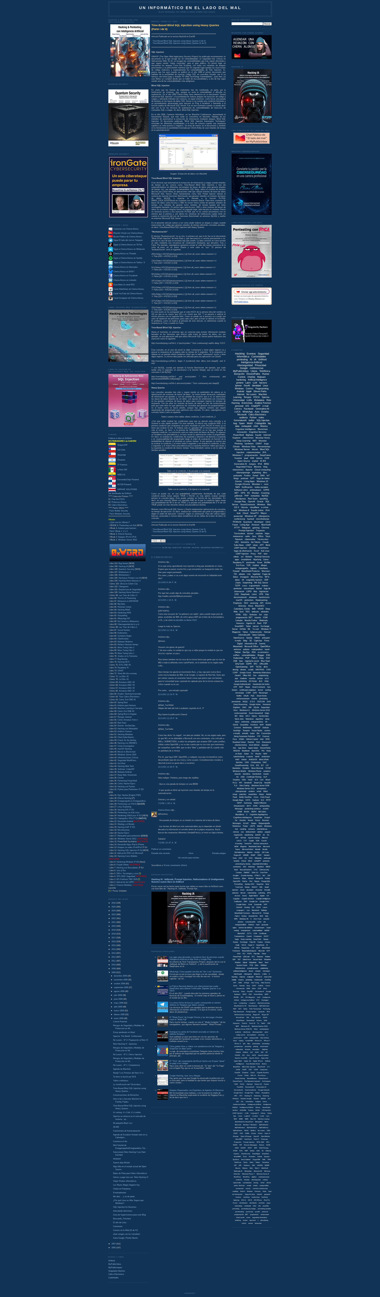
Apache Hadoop (254, 838)
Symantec (236, 1023)
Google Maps (238, 800)
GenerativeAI (240, 420)
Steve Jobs (239, 719)
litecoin (243, 893)
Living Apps (249, 481)
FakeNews (263, 568)
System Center (241, 965)
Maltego (264, 910)
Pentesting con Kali (127, 525)
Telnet (245, 1162)
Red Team (122, 723)
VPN (261, 594)
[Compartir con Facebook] (161, 540)
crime (259, 922)
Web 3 (257, 1168)
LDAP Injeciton (237, 1113)
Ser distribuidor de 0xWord (119, 493)
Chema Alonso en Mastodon (125, 267)
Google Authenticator (242, 684)
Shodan (255, 493)
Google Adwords (263, 1090)
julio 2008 (118, 995)
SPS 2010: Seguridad (126, 876)
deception (249, 890)
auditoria (238, 1032)
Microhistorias (124, 830)
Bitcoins (257, 467)
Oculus (253, 1133)
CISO (268, 670)
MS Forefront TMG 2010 (127, 879)
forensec (258, 1191)
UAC (237, 542)
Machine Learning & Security (130, 708)
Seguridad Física (244, 467)
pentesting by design (248, 1208)
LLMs (249, 400)
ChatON (237, 1072)
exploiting (256, 472)
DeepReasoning (241, 765)
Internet (240, 394)
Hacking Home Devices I (129, 592)
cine (249, 574)
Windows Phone (254, 771)
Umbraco (247, 1165)
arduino (246, 649)
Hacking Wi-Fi (124, 662)
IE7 (262, 765)
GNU (244, 780)
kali (235, 510)
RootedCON (253, 916)
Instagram (244, 577)
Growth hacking (246, 875)
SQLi (245, 615)
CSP (250, 1069)
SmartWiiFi (237, 1156)
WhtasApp (248, 1171)
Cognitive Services (257, 432)
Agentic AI (250, 623)
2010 (113, 965)
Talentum (239, 539)
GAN (255, 693)
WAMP (267, 1165)
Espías (235, 942)
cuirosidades (247, 1182)
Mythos (249, 852)
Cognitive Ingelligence (259, 815)
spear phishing (241, 681)
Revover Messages (250, 1145)
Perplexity (237, 603)
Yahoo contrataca (120, 1080)
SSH (268, 658)
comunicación (250, 922)
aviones (240, 922)
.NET (236, 493)
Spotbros (236, 1159)
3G (250, 641)
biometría (245, 542)
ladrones (235, 893)
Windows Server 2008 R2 (243, 1029)
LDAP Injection (242, 554)
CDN (255, 933)
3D (266, 722)
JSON (258, 907)
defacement (250, 832)
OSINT (121, 671)
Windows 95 (244, 919)
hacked (250, 519)
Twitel (248, 626)
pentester (238, 588)
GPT (252, 478)
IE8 (253, 907)
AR (266, 1052)
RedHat (251, 742)
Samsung (248, 803)
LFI (267, 765)
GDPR (249, 664)
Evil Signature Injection (252, 1081)
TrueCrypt (239, 887)
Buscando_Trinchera (122, 1219)
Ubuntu (244, 507)
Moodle (257, 849)
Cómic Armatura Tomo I (128, 720)
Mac (255, 591)
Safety (252, 1151)
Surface (259, 1020)
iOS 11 (243, 1200)
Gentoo (267, 942)
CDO (237, 594)
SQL (266, 916)
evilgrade (250, 977)
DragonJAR (121, 445)
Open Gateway (258, 635)
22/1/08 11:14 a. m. (168, 630)
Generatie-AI (259, 991)
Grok (250, 904)
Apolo (235, 985)
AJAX (257, 1052)
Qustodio (261, 1011)
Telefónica (264, 371)
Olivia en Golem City (129, 584)
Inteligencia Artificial (251, 362)
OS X (248, 716)
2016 (113, 941)
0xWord (111, 1261)
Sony (267, 884)
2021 (113, 922)
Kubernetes (122, 633)
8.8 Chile (120, 450)
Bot (258, 733)
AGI (251, 1052)
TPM (269, 1159)
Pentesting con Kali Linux (129, 812)
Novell (250, 820)
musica (241, 980)
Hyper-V (251, 945)
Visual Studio (257, 731)
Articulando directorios (122, 1211)
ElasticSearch (263, 1078)
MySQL (265, 495)
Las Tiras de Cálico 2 (128, 627)
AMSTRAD (259, 670)
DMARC (247, 872)
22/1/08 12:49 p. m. (168, 767)
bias (241, 661)
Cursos (241, 377)
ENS (268, 655)
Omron (260, 1133)
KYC (257, 1000)
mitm (255, 426)
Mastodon (236, 768)
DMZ (265, 762)
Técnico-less (262, 539)
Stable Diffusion (260, 803)
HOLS (244, 945)
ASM (242, 777)
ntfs (259, 1206)
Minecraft (238, 1125)
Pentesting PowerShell (127, 781)
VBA (253, 1165)
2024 (113, 910)
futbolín (259, 1194)
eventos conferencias (260, 1188)
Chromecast (240, 988)
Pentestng (266, 1009)
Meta (241, 716)
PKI (263, 751)
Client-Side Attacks (126, 737)
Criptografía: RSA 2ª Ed (128, 818)
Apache (249, 469)
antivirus (237, 649)
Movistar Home (263, 438)
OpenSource (238, 638)
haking (241, 1040)
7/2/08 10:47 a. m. (167, 843)
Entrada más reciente (160, 853)
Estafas (265, 411)
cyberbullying (238, 757)
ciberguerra (264, 516)
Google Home (255, 704)
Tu (258, 1023)
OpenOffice (265, 646)
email (259, 791)
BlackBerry (239, 815)
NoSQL (257, 852)
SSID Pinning (263, 1148)
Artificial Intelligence (257, 379)
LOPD (248, 591)
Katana (250, 1110)
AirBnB (266, 930)
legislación (263, 591)
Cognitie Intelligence (263, 899)
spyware (265, 745)
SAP (234, 959)
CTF (245, 841)
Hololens (236, 1098)
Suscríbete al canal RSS (124, 285)
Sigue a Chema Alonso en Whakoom (129, 249)
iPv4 (268, 510)
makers (265, 586)
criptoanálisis (257, 649)
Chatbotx (245, 1072)
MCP (258, 948)
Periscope (264, 1139)
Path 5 (254, 658)
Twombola (265, 1162)
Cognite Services (248, 899)
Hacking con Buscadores (127, 868)
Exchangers (266, 1081)
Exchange (243, 942)
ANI (262, 1052)
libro (265, 472)
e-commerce (263, 652)
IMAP (266, 994)
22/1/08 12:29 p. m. (168, 718)
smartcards (258, 980)
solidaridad (239, 1049)
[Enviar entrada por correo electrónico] (196, 544)
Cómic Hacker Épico (126, 783)
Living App (245, 524)
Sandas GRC (249, 884)
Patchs (244, 881)
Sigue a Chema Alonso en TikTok (127, 245)
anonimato (250, 562)
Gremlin (242, 820)
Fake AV (252, 942)
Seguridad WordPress (127, 760)
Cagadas (236, 899)
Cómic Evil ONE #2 (127, 699)
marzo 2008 (119, 1010)
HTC (240, 1096)
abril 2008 (118, 1007)
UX (245, 858)
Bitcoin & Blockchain (127, 752)
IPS (242, 997)
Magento (243, 846)
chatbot (255, 565)
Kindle (257, 1110)
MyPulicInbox (237, 1130)
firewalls (267, 890)
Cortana (239, 872)
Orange (266, 913)
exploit (255, 461)
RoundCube (240, 1017)
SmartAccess (245, 1154)
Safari (246, 754)
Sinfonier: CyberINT (126, 769)
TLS (235, 786)
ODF (266, 580)
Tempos (247, 397)
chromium (266, 971)
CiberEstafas (123, 639)
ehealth (245, 733)
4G (237, 777)
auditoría (243, 417)
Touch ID (252, 1023)
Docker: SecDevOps (126, 726)
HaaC (250, 780)
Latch (248, 382)
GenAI (247, 385)
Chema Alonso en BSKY (123, 271)
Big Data (121, 604)
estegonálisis (264, 1185)
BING (266, 464)
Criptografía (260, 423)
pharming (248, 1046)
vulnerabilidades (248, 655)
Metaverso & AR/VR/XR (128, 601)
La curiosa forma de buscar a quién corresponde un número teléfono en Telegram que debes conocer (195, 1004)
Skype (247, 687)
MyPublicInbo (263, 1125)
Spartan (267, 1156)
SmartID (267, 783)
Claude (266, 542)
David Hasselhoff (256, 713)
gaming (255, 527)
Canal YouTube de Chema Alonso (127, 293)
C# (268, 896)
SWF (246, 1151)
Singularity (252, 962)
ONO (268, 1130)
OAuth (246, 696)
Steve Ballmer (246, 1159)
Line (235, 1003)
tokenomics (238, 469)
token (255, 545)
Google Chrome (242, 484)
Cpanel (249, 936)
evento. (248, 1188)
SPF (252, 667)
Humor (265, 374)
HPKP (244, 994)
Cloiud (252, 1072)
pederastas (256, 1043)
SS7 (239, 959)
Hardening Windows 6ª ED (128, 862)
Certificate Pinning (254, 777)
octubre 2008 (120, 983)
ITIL (242, 1101)
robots (236, 557)
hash (258, 925)
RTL (253, 956)
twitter (251, 420)
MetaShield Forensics (242, 913)
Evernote (236, 991)
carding (243, 829)
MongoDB (259, 878)
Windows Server (242, 449)
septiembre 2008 (121, 987)
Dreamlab (121, 455)
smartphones (245, 930)
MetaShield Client (255, 846)
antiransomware (243, 699)
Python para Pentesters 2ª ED (131, 789)
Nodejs (267, 878)
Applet (262, 896)
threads (247, 1049)
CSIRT (244, 1069)
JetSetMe (243, 1110)
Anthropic (251, 867)
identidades (243, 1203)
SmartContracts (247, 504)
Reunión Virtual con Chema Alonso (128, 233)
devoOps (261, 1035)
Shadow (238, 962)
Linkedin (239, 620)
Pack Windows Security (120, 514)
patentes (242, 794)
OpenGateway (242, 667)
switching (261, 893)
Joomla (262, 643)
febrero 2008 (119, 1014)
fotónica (251, 925)
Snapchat (259, 884)
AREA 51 (120, 475)
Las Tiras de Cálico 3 (128, 595)
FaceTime (263, 872)
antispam (266, 638)
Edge (267, 713)
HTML (238, 615)
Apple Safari (253, 748)
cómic (254, 594)
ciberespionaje (243, 472)
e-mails (238, 641)
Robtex (267, 956)
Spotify (249, 638)
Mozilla (264, 849)
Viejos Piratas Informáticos (124, 1181)
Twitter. (257, 1162)
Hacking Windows (125, 734)
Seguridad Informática (212, 547)
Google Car (253, 901)
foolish (260, 678)
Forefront (254, 725)
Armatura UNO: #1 (127, 691)
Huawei (256, 1098)
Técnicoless (239, 533)
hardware (249, 443)
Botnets (249, 557)
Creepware (258, 936)
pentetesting (239, 1211)
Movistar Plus (257, 577)
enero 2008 (119, 1018)
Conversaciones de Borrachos (126, 1095)
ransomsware (259, 928)
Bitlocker (265, 838)
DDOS (235, 725)
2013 (113, 953)
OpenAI (251, 501)
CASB (238, 1069)
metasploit (246, 426)
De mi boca (262, 1075)
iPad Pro (267, 1200)
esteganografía (241, 568)
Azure (259, 562)
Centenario (117, 1226)
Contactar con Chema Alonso (125, 229)
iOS (247, 406)
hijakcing (236, 1200)
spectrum (253, 1220)
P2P (265, 623)
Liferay (263, 1113)
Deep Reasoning (240, 704)
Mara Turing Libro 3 (126, 647)
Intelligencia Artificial (246, 1107)
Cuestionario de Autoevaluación (126, 1131)
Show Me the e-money (127, 673)
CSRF (248, 693)
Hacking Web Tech (126, 766)
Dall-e (254, 988)
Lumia (262, 1116)
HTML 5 (257, 875)
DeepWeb (244, 725)
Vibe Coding (244, 786)
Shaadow (267, 959)
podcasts (237, 475)
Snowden (252, 1156)
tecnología (239, 693)
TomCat (244, 1023)
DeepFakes (265, 455)
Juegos (252, 464)
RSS (248, 612)
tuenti (267, 649)
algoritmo (259, 719)
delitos (260, 832)
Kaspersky (245, 948)
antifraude (267, 858)
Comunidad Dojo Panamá (127, 479)
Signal (245, 962)
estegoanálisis (257, 722)
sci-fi (267, 678)
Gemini (238, 481)
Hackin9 (186, 547)
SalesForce (247, 959)
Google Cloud (245, 673)
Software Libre (241, 490)
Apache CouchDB (241, 1058)
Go (236, 820)
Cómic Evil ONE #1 (126, 711)
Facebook (249, 408)
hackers (263, 382)
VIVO (251, 858)
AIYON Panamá (123, 484)
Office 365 (247, 675)
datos (237, 580)
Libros (254, 371)
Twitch (263, 1023)
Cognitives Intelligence (242, 817)
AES (244, 867)
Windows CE (245, 1026)
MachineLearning (264, 1003)
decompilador (251, 1035)
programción (254, 1214)
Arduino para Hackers (126, 705)
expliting (235, 1191)
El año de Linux (119, 1222)
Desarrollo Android (125, 821)
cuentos (252, 678)
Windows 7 (237, 455)
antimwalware (264, 1029)
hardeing (246, 1197)
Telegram (246, 527)
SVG (241, 1151)
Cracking (265, 493)
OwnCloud (248, 1139)
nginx (234, 928)
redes (261, 417)
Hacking (196, 547)
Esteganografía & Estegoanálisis (132, 801)
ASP (236, 838)
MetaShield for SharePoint (244, 1122)
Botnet (259, 588)
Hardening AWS (124, 613)
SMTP (239, 803)
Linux (265, 385)
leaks (252, 733)
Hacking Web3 (124, 610)
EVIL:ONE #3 (125, 665)
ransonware (264, 1046)
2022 (113, 918)
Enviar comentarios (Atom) (175, 865)
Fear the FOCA (118, 499)
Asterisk (242, 985)
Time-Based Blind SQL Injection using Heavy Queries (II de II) (179, 43)
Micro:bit (261, 951)
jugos (268, 1203)
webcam (255, 612)
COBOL (260, 985)
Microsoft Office (251, 646)
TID (235, 574)
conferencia (239, 519)
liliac (248, 1043)
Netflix (239, 696)
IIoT (269, 1098)
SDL (247, 1017)
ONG (244, 707)
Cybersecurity (256, 632)
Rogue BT (265, 1014)
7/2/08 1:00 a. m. (167, 803)
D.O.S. (252, 702)
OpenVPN (236, 881)
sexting (268, 690)
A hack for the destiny (126, 740)
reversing (254, 603)
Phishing (239, 443)
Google (244, 368)
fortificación (247, 487)
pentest (239, 382)
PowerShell (238, 435)
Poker (264, 954)
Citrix (268, 522)
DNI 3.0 (253, 1075)
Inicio (191, 853)
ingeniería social (252, 661)
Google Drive (264, 901)
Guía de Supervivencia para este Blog (129, 1215)
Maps (244, 878)
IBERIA (263, 1098)
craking (265, 1180)
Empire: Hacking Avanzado (129, 694)
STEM (235, 1151)
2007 (113, 1244)
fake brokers (264, 1038)
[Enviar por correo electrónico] (152, 540)
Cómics (238, 408)
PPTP (268, 800)
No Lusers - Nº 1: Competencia (126, 1065)
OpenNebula (265, 1136)
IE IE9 (263, 461)
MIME (241, 1119)
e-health (236, 733)
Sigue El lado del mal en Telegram (128, 240)
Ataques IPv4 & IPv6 (127, 537)
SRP (255, 1148)
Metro (266, 1122)
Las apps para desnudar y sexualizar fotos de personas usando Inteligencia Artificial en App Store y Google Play (197, 958)
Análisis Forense (124, 731)
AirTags (246, 982)
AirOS (254, 1055)
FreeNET (250, 991)
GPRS (266, 490)
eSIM (245, 1038)
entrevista (245, 722)
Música (263, 426)
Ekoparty (120, 460)
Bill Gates (262, 812)
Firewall (236, 571)
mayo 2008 (119, 1003)
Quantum (247, 522)
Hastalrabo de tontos (261, 684)
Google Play (240, 501)
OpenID (256, 1136)
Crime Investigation (126, 746)
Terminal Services (262, 557)
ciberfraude (238, 974)
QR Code (265, 852)
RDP (241, 687)
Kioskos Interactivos (261, 843)
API (261, 603)
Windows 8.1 (245, 710)
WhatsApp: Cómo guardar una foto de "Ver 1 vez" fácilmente (196, 972)
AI (251, 359)
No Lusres (261, 1130)
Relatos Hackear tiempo (128, 644)
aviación (266, 919)
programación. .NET (241, 1214)
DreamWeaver (252, 1078)
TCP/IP (268, 768)
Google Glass (241, 904)
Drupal (267, 817)
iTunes (235, 1203)
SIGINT (243, 1148)
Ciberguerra (123, 586)
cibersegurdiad (257, 1032)
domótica (246, 774)
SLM (258, 742)
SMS (237, 487)
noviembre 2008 (121, 980)
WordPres (246, 1177)
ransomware (249, 588)
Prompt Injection (246, 530)
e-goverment (254, 586)
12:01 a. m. (190, 544)
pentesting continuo (253, 809)
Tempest (246, 731)
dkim (266, 667)
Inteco (265, 1101)
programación (251, 455)
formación (239, 374)
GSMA (241, 739)
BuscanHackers (246, 870)
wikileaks (265, 612)
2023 (113, 914)
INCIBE (236, 997)
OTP (235, 687)
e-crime (264, 507)
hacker (256, 626)
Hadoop (255, 800)
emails (249, 1185)
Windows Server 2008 (260, 786)
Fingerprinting (262, 388)
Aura (257, 411)
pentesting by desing (242, 864)
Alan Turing (255, 982)
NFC (256, 664)
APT (262, 545)
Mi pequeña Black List (122, 1123)
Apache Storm (254, 1058)
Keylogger (265, 1000)
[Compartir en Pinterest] (164, 540)
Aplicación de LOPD (125, 882)
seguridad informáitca (260, 864)
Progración (237, 1142)
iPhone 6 (259, 977)
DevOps (246, 652)
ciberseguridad (245, 365)
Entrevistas (247, 403)
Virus (235, 710)
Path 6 (237, 916)
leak (239, 513)
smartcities (252, 794)
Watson (245, 1168)
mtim (254, 1206)
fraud (235, 1040)
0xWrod (245, 1052)
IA (255, 359)
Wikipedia (258, 858)
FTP (258, 736)
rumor (248, 1217)
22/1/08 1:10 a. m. (167, 600)
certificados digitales (247, 690)
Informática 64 (251, 643)
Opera (254, 716)
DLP (265, 777)
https (267, 533)
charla (238, 583)
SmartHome (263, 548)
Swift (265, 1020)
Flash (243, 991)
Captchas (258, 641)
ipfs (244, 1043)
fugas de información (243, 551)
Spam (242, 423)
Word (256, 1029)
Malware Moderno (125, 642)
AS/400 (237, 1055)
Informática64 (244, 635)
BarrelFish (236, 1067)
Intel (261, 739)
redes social (240, 1217)
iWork (250, 861)
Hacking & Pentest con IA (130, 578)
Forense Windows (124, 885)
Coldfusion (238, 901)
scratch (266, 809)
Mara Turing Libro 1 (126, 653)
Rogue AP (237, 855)
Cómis (246, 1075)
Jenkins (235, 1110)
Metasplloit (258, 1122)
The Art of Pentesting (127, 598)
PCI (244, 954)
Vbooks (258, 754)
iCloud (244, 861)
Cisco (256, 797)
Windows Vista (248, 446)
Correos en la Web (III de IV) (125, 1230)
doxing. (256, 1182)
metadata (255, 495)
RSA (254, 652)
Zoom (242, 890)
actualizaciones (252, 968)
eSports (242, 977)
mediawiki (247, 1206)
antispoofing (265, 806)
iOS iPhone (258, 1200)
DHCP (266, 936)
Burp (248, 985)
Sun (254, 675)
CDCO (239, 841)
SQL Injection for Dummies (124, 1207)
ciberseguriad (256, 1180)
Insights (258, 1101)
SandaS (266, 855)
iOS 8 (250, 1200)
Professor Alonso (119, 502)
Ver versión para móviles (188, 858)
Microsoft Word (247, 849)
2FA (264, 452)
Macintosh (255, 910)
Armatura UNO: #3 (127, 685)
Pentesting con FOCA (127, 804)
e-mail (265, 406)
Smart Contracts (258, 687)
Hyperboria (260, 945)
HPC (235, 1096)
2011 (113, 961)
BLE (260, 681)
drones (243, 669)
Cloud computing (263, 469)
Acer (248, 1055)
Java (254, 536)
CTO (255, 870)
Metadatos (259, 400)
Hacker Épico (123, 833)
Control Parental (120, 1021)
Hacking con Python (126, 786)
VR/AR (260, 609)
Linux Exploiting (124, 807)
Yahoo (245, 632)
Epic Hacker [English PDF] (129, 795)
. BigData (264, 1049)
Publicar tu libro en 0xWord (120, 438)
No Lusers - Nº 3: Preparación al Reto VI (130, 1040)
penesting (235, 1208)
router (268, 928)
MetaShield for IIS (240, 1006)
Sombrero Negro (125, 636)
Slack (261, 962)
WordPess (237, 1177)
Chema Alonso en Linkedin (124, 280)
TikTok (259, 667)
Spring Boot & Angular (127, 714)
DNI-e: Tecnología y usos (127, 873)
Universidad (238, 400)
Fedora (260, 942)
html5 (257, 757)
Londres (255, 1116)
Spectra (265, 397)
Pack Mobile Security (119, 511)
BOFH (253, 812)
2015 (113, 945)
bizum (251, 971)
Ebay (265, 988)
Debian (238, 652)
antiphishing (263, 675)
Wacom (237, 1168)
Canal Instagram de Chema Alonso (128, 298)
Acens (244, 896)
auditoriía (239, 1180)
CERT (254, 985)
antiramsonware (264, 1177)
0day (245, 641)
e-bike (264, 974)
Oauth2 (238, 675)
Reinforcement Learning (242, 1014)
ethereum (253, 597)
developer (258, 522)
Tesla (234, 858)
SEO (246, 603)
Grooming (238, 843)
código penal (240, 1035)
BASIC (246, 812)
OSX (238, 954)
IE (267, 945)
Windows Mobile (239, 771)
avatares (266, 771)
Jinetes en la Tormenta (127, 656)
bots (265, 554)
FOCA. (242, 1084)
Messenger (263, 693)
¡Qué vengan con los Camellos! (126, 1234)
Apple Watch (253, 896)
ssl (242, 557)
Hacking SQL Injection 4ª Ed (130, 850)
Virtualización (239, 806)
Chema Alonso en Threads (124, 253)
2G (264, 835)
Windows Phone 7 (248, 1174)
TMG (263, 1159)
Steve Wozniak (257, 768)
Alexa (250, 606)
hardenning (255, 1197)
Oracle (260, 501)
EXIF (259, 988)
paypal (267, 832)
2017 (113, 938)
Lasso (265, 907)
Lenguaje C (240, 910)
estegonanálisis (240, 925)
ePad (262, 1182)
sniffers (236, 655)
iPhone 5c (258, 1040)
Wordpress (241, 498)
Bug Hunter (123, 563)
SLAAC (246, 823)
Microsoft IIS (256, 913)
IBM (253, 609)
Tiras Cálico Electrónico (129, 697)
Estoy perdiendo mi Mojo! (124, 1032)
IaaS (258, 997)
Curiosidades (258, 356)
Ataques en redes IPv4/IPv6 (129, 847)
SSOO (265, 1017)
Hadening (257, 1096)
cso (242, 832)
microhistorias (262, 519)
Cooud (240, 1075)
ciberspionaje (240, 791)
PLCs (235, 783)
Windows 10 (262, 481)
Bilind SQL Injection (249, 1067)
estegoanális (254, 1038)
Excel (256, 551)
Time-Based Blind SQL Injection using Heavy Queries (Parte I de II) (185, 27)
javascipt (265, 925)
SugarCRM (256, 1159)
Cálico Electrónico (119, 505)
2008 (113, 972)
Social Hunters (124, 630)
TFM (251, 965)
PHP (246, 495)
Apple (249, 391)
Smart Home (262, 696)
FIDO (236, 1084)
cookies (251, 791)
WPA (236, 919)
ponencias (249, 1211)
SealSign (237, 731)
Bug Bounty (123, 659)
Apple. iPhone (258, 1061)
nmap (235, 794)
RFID (268, 739)
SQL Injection (262, 420)
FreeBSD (240, 1087)
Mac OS (253, 1119)
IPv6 (260, 464)
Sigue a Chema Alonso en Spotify (127, 258)
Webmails (263, 620)
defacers (257, 974)
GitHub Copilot (252, 739)
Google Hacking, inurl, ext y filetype (185, 1076)
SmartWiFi (239, 626)
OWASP (257, 728)
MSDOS (236, 751)
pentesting (242, 359)
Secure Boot (257, 959)
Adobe (244, 760)
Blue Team (265, 661)
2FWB (239, 812)
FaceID (264, 841)
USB (235, 661)
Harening (266, 1096)
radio (247, 536)
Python (253, 417)
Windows (239, 388)
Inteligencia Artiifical (247, 1000)
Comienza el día (120, 1141)
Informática (249, 1101)
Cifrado (236, 446)
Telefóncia (237, 1162)
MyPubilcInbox (240, 852)
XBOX (257, 638)
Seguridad (265, 707)
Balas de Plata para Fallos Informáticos (130, 1173)
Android (240, 391)
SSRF (259, 855)
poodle (257, 1211)
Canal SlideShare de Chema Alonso (128, 289)
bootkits (236, 861)
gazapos (267, 1194)
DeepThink (257, 939)
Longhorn (252, 1003)
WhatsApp (248, 411)
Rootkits (246, 768)
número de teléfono (245, 928)
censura (251, 829)
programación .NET (244, 617)
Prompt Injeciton (249, 1142)
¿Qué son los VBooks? (120, 522)
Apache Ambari (263, 1055)
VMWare (264, 965)
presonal (265, 1211)
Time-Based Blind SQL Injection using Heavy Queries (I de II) (179, 41)
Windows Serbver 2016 (260, 1026)
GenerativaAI (238, 1090)
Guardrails (258, 904)
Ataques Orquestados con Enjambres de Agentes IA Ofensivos (197, 1090)
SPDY (250, 1148)
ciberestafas (250, 539)
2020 (113, 926)
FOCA (256, 397)
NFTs (267, 577)
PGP (247, 658)
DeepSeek (245, 594)
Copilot (251, 841)
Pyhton (244, 916)
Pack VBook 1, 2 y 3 (119, 531)
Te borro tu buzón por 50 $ (124, 1077)
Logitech (247, 1116)
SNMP (253, 855)
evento (254, 699)
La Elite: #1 (124, 676)
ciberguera (248, 974)
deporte (238, 774)
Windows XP (250, 516)
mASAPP (257, 861)
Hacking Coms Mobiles (127, 856)
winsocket (258, 1223)
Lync (267, 1116)
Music (268, 780)
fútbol (265, 791)
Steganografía (264, 823)
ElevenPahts (265, 748)
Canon (268, 985)
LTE (252, 948)
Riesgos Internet (125, 717)
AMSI (240, 982)
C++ (268, 1067)
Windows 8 (244, 510)
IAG (263, 875)
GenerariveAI (249, 1087)
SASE (268, 1145)
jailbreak (238, 495)
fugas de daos (250, 1194)
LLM (255, 382)
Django (265, 939)
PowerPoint (237, 956)
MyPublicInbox (114, 1264)
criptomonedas (253, 452)
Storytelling (122, 615)
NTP (268, 951)
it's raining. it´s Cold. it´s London (127, 1112)
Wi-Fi (249, 806)
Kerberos (236, 878)
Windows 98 (258, 1171)
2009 (113, 968)
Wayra (264, 513)
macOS (239, 600)
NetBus (253, 1130)
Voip (267, 594)
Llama (265, 559)
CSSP (256, 1069)
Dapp (237, 939)
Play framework (238, 1011)
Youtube (238, 458)
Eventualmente (119, 1193)
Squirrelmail (250, 1020)
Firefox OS (258, 1084)
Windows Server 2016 (127, 540)
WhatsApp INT (124, 618)
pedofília (266, 1206)
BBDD (268, 867)
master (266, 774)
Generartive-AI (261, 1087)
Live (248, 910)
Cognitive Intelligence (246, 429)
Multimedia (247, 728)
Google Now (249, 1093)
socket (245, 1220)
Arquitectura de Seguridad (129, 589)
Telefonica (236, 826)
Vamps (247, 887)
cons (266, 484)
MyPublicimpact (115, 1267)
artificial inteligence (240, 971)
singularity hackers (254, 580)
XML (261, 887)
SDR (261, 916)
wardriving (249, 835)
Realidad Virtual (239, 742)
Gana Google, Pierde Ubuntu (125, 1238)
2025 (113, 907)
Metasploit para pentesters (133, 836)
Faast (235, 524)
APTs (269, 893)
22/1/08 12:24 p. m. (168, 694)
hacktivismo (264, 597)
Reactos (260, 956)
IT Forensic (121, 465)
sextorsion (266, 757)
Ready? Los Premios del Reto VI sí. (128, 1073)
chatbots (243, 678)
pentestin (266, 861)
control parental (240, 713)
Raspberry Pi (123, 668)
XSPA (255, 806)
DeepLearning (261, 600)
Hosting (247, 907)
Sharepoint (266, 742)
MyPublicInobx (264, 1006)
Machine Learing (263, 1119)
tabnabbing (264, 1220)
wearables (255, 1049)
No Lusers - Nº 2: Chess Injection (127, 1054)
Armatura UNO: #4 (127, 682)
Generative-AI (262, 408)
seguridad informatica (259, 1217)
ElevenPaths (253, 374)
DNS (262, 475)
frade (264, 1191)
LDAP (248, 545)
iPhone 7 (267, 1040)
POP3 (249, 954)
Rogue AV (256, 1014)
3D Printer (253, 681)
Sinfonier (253, 615)
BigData (249, 435)
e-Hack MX (121, 469)
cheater (258, 971)
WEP (237, 1026)
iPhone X (238, 1043)
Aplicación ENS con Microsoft (130, 853)
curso (244, 586)
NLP (239, 1009)
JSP (268, 875)
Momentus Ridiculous (262, 673)
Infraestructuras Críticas (128, 757)
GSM (265, 617)
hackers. (238, 1197)
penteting (249, 980)
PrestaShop (238, 884)
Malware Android (125, 772)
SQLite (256, 707)
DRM (248, 988)
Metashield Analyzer (249, 951)
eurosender (240, 1188)
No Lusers (251, 394)
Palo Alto (257, 954)
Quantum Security (126, 569)
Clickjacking (256, 762)
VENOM (260, 1165)
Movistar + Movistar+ (250, 1125)
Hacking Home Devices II (130, 581)
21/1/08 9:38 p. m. (167, 582)
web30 (258, 835)
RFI (240, 783)
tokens (259, 458)
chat (266, 615)
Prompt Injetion (251, 1011)
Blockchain (263, 429)
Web (251, 1168)
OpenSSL (255, 751)
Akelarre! (117, 1159)
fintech (242, 1191)
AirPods (243, 838)
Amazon (255, 524)
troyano (258, 617)
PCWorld (237, 522)
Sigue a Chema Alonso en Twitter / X (129, 262)
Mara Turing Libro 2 (126, 650)
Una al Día (121, 870)
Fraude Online (123, 865)
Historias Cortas (124, 607)
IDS (257, 765)
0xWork (238, 1052)
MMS (246, 1119)
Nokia (245, 1009)
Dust (242, 612)
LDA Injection (266, 1110)
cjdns (266, 1032)
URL (240, 1165)
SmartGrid (265, 1154)
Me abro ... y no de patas (124, 1196)
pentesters (249, 600)
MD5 (235, 1119)
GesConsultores (250, 1090)
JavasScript (266, 1107)
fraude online (257, 510)
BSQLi (245, 702)
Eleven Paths (260, 391)
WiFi (254, 441)
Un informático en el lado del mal (190, 7)
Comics (249, 388)
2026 (113, 903)
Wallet (259, 826)
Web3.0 (254, 887)
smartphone (246, 559)
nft (243, 580)
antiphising (264, 968)
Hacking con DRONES (127, 743)
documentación (240, 597)
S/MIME (246, 855)
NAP (234, 1009)
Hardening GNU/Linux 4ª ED (130, 815)
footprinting (247, 583)
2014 (113, 949)
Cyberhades (113, 1277)
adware (242, 574)
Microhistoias (252, 1006)
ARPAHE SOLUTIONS (126, 489)
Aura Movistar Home (253, 1064)
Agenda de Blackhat (121, 1069)
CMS (247, 762)
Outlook (265, 728)
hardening (241, 379)
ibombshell (256, 774)
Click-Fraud (265, 797)
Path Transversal (255, 1009)
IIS (248, 493)
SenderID (248, 783)
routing (236, 930)
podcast (244, 478)
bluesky (246, 1180)
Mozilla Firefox (251, 620)
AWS (237, 760)
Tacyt (267, 536)
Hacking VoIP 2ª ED (126, 827)
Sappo (253, 823)
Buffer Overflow (245, 797)
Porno (257, 820)
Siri (260, 615)
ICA (262, 800)
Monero (251, 878)
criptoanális (237, 1182)
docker (250, 533)
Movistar (263, 441)
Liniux (240, 1116)
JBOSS (236, 948)
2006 (113, 1247)
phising (255, 1046)
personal (239, 406)
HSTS (248, 800)
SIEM (237, 1148)
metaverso (238, 536)
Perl (250, 881)
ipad (246, 458)
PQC (253, 696)
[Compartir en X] (158, 540)
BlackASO (241, 933)
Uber (256, 965)
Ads (234, 748)
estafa (255, 1185)
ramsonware (265, 1214)
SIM (249, 707)
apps (237, 559)
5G (268, 835)
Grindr (257, 1093)
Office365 (264, 664)
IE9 (236, 716)
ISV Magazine (250, 997)
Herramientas (264, 446)
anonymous (261, 789)
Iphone (238, 385)
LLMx (246, 1113)
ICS (256, 780)
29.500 (116, 1127)
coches (267, 731)
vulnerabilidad (257, 930)
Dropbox (236, 780)
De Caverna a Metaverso (128, 621)
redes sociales (261, 487)
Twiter (251, 1162)
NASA (246, 1130)
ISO (237, 1101)
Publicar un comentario (161, 849)
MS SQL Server (261, 583)
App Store (242, 748)
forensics (240, 623)
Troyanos (260, 530)
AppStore (260, 867)
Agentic (253, 568)
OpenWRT (238, 1139)
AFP (234, 982)
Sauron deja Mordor (121, 1162)
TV (252, 754)
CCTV (249, 933)
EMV (245, 901)
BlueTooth (266, 524)
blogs (236, 478)
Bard (259, 623)
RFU (267, 1142)
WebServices (240, 968)
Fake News (239, 545)
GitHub (243, 629)
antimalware (255, 490)
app (236, 678)
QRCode (246, 956)
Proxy (253, 554)
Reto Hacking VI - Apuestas (125, 1044)
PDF (260, 554)
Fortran (266, 1084)
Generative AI (240, 464)
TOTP (237, 586)
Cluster (121, 778)
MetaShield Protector (251, 571)
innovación (242, 432)
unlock (244, 1223)
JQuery (257, 1107)
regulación (238, 835)
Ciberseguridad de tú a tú (128, 624)
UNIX (240, 858)
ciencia (236, 832)
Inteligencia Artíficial (254, 1104)
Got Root (121, 763)
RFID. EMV (260, 1142)
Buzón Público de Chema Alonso (127, 237)
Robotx (261, 1145)
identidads (253, 1203)
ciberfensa (246, 1032)
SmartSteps (240, 1020)
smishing (238, 1220)
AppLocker (265, 1058)
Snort (245, 1156)
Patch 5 (256, 1139)
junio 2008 (118, 999)
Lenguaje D (255, 1113)
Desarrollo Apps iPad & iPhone (131, 844)
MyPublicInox (263, 1127)
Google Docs (238, 1093)
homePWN (249, 1040)
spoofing (264, 498)
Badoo (264, 1064)
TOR (248, 565)
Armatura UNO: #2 (127, 688)
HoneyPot (247, 843)
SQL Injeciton (256, 1017)
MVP (262, 725)
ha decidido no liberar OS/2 (185, 620)
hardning (265, 1197)
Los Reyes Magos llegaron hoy (126, 1185)
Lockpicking (243, 1003)
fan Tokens (256, 542)
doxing (235, 669)
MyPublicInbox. (252, 1127)
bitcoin (255, 449)
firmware (250, 1191)
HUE (250, 994)
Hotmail (267, 632)
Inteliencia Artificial (239, 1104)
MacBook (246, 751)
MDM (236, 846)
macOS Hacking (125, 749)
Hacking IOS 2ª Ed (126, 810)
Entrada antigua (219, 853)
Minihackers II (125, 572)
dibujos (264, 565)
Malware (261, 377)
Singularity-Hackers (116, 1271)
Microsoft (241, 414)
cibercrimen (248, 438)
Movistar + (257, 484)
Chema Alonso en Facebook (125, 276)
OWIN (247, 1133)
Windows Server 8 (263, 1174)
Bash (236, 870)
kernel (260, 690)
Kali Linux (265, 551)
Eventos (251, 353)
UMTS (252, 826)
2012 (113, 957)
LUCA (237, 411)
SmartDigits (256, 1154)
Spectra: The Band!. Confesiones (127, 1036)
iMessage (239, 809)
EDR (257, 841)
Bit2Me (267, 562)
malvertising (252, 893)
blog (265, 467)
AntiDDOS (253, 760)
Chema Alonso (164, 810)
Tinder (245, 826)
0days (261, 794)
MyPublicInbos (240, 1127)
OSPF (235, 1133)
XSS (252, 458)
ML (249, 629)
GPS (243, 493)
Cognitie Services (263, 1072)
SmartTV (254, 513)
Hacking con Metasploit (128, 728)
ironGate (262, 1203)
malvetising (238, 1206)
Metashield (237, 646)
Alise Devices (265, 982)
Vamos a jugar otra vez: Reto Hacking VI (130, 1177)
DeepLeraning (240, 1078)
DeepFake (258, 817)
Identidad (256, 385)
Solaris (259, 1156)
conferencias (256, 368)
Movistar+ (266, 571)
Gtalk (237, 945)
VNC (268, 1023)
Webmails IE (238, 1171)
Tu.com (255, 629)
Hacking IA (123, 566)
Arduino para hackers (127, 528)
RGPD (235, 1145)
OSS (241, 1133)
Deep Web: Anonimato (127, 775)
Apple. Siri (247, 1061)
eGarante (258, 890)
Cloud (245, 513)
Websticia (250, 719)
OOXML (252, 548)
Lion (261, 780)
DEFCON (261, 702)
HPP (265, 904)
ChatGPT (255, 406)
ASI (243, 1055)
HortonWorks (258, 994)
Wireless (261, 504)
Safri (258, 1151)
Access (237, 896)
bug (235, 423)
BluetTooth (261, 1067)
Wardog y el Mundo (126, 824)
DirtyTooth (239, 664)
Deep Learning (243, 441)
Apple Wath (238, 1061)
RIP (240, 1145)
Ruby (261, 658)
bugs (266, 443)
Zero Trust (257, 919)
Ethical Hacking (125, 534)
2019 (113, 930)
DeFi (269, 702)
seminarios (237, 867)
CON (267, 458)
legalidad (256, 574)
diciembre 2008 (121, 976)
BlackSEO (259, 606)
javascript (238, 516)
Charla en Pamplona (121, 1189)
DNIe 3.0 (255, 872)
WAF (265, 754)
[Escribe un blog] (155, 540)
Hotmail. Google (246, 1098)
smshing (268, 980)
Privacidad (260, 365)
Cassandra (263, 1069)
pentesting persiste (264, 1208)
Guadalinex (265, 1093)
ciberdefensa (262, 829)
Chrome (265, 527)
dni (264, 922)
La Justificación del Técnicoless (127, 1084)
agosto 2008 (119, 991)
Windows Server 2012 (127, 839)
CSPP (235, 673)
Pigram (256, 881)
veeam (250, 1223)
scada (250, 669)
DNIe (267, 681)
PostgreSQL (265, 881)
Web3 (249, 423)
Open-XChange (246, 1136)
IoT (268, 475)
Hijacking (257, 559)
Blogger (261, 655)
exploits (259, 533)
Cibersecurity (264, 870)
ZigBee (254, 1177)
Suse (266, 962)
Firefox (247, 475)
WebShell (264, 1168)
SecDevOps (264, 716)
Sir (262, 1151)
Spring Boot (123, 702)
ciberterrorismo (241, 745)
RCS (268, 1011)
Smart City (258, 783)
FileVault (249, 1084)
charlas (251, 377)
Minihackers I (124, 575)
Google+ (236, 875)
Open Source (244, 461)
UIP (235, 1165)
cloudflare (254, 507)
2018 (113, 934)
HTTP (237, 527)
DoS (252, 765)
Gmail (255, 475)
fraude (258, 435)
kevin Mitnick (254, 745)
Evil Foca (240, 565)
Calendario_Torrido (242, 609)
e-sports (249, 757)
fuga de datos (263, 478)
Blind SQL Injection (172, 547)
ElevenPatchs (237, 1081)
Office (260, 536)
